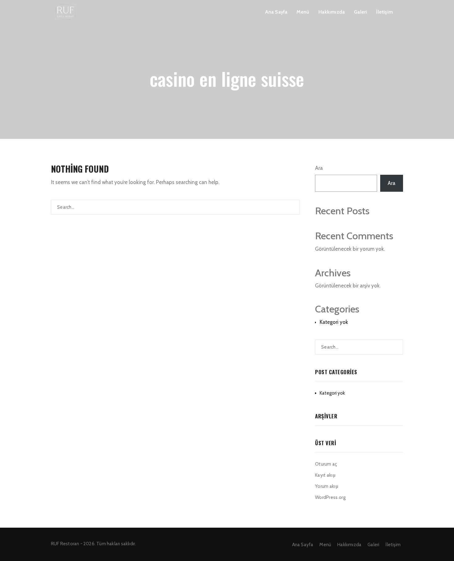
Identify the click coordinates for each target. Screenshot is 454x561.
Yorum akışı (326, 486)
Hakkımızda (331, 12)
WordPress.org (330, 497)
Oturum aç (326, 464)
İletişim (384, 12)
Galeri (360, 12)
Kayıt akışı (325, 475)
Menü (302, 12)
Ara (319, 168)
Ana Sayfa (276, 12)
